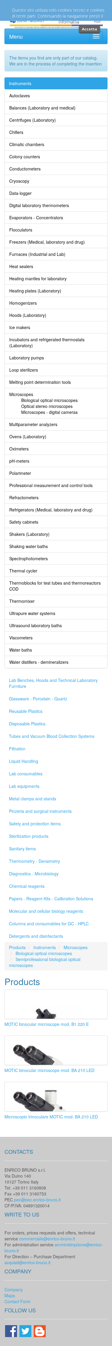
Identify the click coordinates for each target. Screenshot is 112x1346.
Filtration (17, 749)
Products (17, 947)
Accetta (89, 29)
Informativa (69, 22)
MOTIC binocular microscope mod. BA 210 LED (49, 1070)
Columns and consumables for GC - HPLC (49, 923)
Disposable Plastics (27, 724)
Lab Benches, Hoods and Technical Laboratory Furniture (53, 683)
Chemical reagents (27, 886)
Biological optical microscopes (44, 953)
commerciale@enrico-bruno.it (47, 1239)
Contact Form (17, 1301)
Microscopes (76, 947)
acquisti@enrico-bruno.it (27, 1262)
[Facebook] (11, 1331)
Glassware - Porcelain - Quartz (38, 699)
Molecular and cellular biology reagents (46, 911)
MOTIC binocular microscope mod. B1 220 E (46, 1024)
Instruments (20, 83)
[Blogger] (40, 1331)
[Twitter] (26, 1331)
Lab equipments (24, 786)
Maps (9, 1295)
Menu (16, 36)
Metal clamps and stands (32, 799)
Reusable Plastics (25, 711)
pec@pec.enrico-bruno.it (37, 1200)
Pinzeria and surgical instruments (40, 811)
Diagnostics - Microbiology (34, 874)
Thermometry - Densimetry (34, 861)
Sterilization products (28, 836)
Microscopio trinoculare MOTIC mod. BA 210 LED (51, 1117)
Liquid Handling (23, 761)
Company (13, 1289)
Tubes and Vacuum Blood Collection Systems (51, 736)
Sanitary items (22, 849)
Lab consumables (25, 774)
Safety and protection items (35, 824)
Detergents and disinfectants (36, 936)
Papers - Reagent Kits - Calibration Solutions (51, 898)
